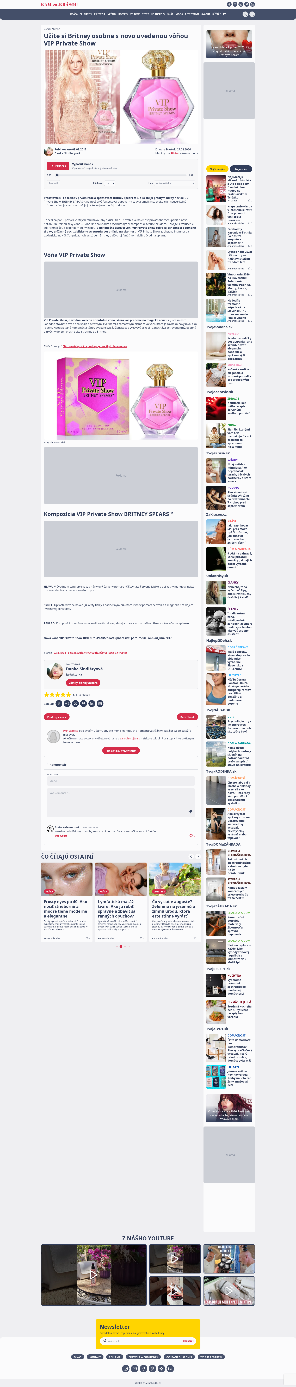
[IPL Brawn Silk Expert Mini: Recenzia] (229, 1291)
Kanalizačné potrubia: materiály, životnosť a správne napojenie (235, 925)
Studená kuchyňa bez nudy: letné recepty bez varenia (239, 1011)
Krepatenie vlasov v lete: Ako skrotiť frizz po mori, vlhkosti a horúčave (239, 213)
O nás (77, 1357)
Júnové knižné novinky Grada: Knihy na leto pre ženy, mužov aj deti (239, 1078)
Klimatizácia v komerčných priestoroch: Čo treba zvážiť (237, 893)
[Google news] (161, 1368)
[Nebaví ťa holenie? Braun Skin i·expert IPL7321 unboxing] (175, 1291)
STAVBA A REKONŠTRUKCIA (239, 853)
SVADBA (205, 14)
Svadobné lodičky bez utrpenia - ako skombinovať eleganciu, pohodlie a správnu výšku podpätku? (239, 348)
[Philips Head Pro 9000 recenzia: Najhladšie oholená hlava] (229, 1259)
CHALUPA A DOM (238, 913)
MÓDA (179, 14)
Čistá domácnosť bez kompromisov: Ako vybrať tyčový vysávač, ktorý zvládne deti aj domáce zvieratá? (239, 1050)
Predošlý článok (56, 717)
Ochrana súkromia (179, 1357)
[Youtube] (235, 4)
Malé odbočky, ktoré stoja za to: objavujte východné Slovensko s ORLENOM (239, 660)
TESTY (145, 14)
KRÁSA (74, 14)
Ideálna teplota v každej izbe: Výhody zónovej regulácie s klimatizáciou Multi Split (239, 953)
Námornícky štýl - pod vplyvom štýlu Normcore (95, 346)
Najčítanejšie (217, 169)
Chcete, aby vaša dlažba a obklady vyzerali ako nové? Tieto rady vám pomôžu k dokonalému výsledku (239, 793)
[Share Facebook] (59, 703)
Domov (47, 28)
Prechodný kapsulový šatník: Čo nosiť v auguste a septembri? (239, 236)
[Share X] (75, 703)
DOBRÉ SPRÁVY (237, 647)
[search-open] (252, 14)
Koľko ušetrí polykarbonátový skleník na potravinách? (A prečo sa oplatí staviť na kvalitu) (239, 756)
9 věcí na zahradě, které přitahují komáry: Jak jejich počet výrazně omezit (239, 560)
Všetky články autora (83, 683)
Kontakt (95, 1357)
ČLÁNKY (232, 582)
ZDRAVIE (135, 14)
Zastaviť (53, 183)
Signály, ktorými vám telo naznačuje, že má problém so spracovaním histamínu (239, 438)
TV (224, 14)
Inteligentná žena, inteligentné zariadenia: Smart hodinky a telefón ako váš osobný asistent (239, 624)
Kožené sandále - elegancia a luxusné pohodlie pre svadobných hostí (239, 376)
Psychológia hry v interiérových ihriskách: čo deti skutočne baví (239, 726)
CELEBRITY (86, 14)
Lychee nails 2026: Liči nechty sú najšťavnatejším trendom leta (239, 257)
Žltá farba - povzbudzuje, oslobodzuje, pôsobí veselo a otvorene (90, 652)
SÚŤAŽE (216, 14)
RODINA (233, 488)
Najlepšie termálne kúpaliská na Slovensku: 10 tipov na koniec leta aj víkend (238, 309)
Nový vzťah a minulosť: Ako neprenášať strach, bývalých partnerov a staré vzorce (239, 472)
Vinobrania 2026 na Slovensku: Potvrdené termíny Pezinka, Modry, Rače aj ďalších (239, 283)
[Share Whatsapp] (67, 703)
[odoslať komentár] (190, 811)
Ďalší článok (187, 717)
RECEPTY (123, 14)
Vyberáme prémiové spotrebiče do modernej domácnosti (236, 986)
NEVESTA (233, 334)
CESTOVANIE (192, 14)
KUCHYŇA (234, 975)
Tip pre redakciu (211, 1357)
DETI (230, 717)
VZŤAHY (112, 14)
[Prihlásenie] (245, 14)
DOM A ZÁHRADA (239, 743)
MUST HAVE (235, 365)
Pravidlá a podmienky (143, 1357)
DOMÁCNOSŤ (236, 778)
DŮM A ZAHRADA (239, 549)
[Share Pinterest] (83, 703)
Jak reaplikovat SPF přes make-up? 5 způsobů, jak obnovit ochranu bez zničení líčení (237, 534)
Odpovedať (61, 835)
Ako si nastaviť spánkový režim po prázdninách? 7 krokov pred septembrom (238, 499)
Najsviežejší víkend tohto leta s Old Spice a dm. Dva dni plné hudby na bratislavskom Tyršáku (239, 187)
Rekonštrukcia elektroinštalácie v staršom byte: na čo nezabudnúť (239, 866)
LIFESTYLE (100, 14)
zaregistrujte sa (130, 738)
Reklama (114, 1357)
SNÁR (170, 14)
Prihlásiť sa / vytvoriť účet (121, 750)
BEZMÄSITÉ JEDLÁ (239, 1002)
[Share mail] (100, 703)
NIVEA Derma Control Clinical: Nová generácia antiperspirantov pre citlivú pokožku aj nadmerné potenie (239, 691)
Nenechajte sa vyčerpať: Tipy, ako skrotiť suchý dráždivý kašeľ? (239, 592)
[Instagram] (240, 4)
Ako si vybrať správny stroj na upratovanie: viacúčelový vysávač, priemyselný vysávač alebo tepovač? (238, 826)
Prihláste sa (70, 731)
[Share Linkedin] (91, 703)
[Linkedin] (252, 4)
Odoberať (188, 1341)
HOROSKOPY (158, 14)
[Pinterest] (246, 4)
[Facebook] (229, 4)
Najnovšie (241, 169)
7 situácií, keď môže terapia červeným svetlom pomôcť (238, 408)
